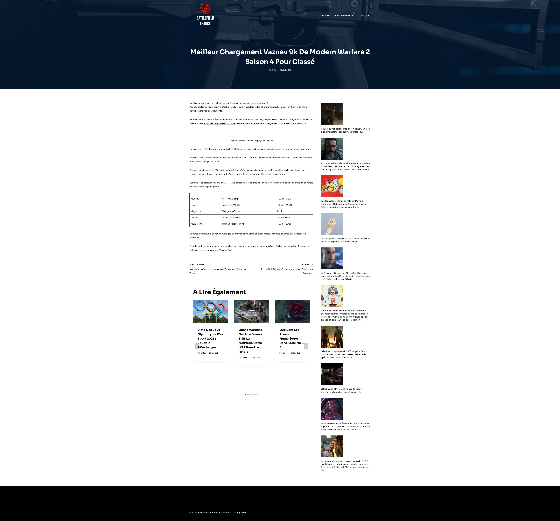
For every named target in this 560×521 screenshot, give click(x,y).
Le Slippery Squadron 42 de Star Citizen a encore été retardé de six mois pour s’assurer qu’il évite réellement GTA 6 (345, 276)
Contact (364, 15)
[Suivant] (306, 346)
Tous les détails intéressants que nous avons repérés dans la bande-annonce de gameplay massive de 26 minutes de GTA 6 (345, 426)
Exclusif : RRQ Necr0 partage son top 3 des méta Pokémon (287, 269)
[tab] (245, 394)
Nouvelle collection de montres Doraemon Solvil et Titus (217, 269)
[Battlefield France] (204, 15)
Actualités (325, 15)
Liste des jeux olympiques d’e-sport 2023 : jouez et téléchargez (210, 338)
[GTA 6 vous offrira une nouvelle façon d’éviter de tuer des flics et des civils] (346, 374)
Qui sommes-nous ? (345, 15)
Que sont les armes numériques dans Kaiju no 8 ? (291, 338)
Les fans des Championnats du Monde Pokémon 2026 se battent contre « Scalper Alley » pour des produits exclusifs (344, 204)
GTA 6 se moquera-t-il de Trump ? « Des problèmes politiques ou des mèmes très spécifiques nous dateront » (343, 354)
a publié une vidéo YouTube (219, 123)
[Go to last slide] (197, 346)
